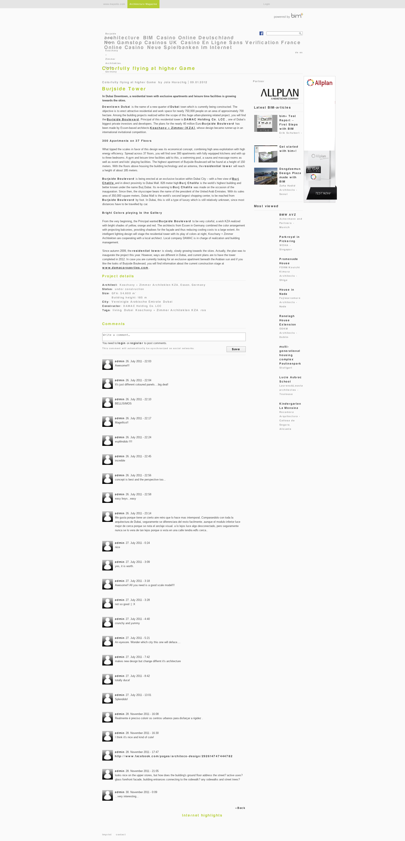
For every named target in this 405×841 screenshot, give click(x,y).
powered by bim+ (289, 16)
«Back (240, 808)
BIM (148, 37)
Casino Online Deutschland (195, 37)
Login (266, 4)
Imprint (107, 834)
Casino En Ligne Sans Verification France (241, 42)
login (122, 343)
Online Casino (124, 47)
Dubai (168, 301)
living (117, 310)
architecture (122, 37)
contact (121, 834)
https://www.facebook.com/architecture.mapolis (261, 33)
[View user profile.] (107, 364)
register (136, 343)
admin (120, 361)
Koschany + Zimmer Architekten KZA (167, 310)
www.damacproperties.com (125, 267)
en (301, 52)
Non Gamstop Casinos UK (141, 42)
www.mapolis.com (114, 4)
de (296, 52)
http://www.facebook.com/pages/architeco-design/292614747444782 (174, 756)
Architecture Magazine (143, 4)
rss (203, 310)
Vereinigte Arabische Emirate (136, 301)
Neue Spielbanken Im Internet (189, 47)
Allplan (277, 93)
